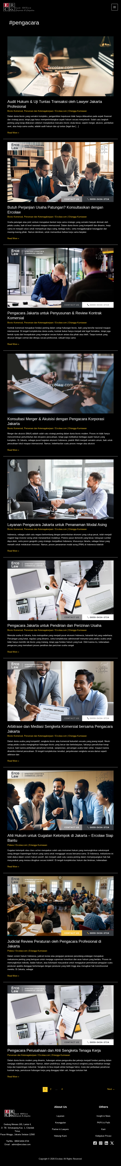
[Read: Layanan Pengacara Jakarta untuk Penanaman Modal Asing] (60, 489)
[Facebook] (95, 1143)
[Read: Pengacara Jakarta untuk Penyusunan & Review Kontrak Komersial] (60, 277)
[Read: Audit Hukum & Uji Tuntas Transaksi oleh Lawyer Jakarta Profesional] (60, 66)
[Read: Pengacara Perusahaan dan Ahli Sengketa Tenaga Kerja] (60, 1015)
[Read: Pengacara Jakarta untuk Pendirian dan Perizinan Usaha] (60, 590)
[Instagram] (101, 1143)
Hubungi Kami (60, 1136)
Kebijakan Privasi (103, 1136)
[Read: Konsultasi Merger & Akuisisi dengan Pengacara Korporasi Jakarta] (60, 383)
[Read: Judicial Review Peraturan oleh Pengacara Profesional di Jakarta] (60, 906)
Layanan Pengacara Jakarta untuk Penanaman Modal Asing (57, 525)
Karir (103, 1129)
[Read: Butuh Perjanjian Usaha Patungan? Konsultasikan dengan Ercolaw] (60, 172)
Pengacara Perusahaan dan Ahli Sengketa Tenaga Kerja (54, 1050)
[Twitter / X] (112, 1143)
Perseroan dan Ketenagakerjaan (38, 111)
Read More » (13, 132)
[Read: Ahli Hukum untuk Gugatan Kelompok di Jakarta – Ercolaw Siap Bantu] (60, 800)
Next (111, 1089)
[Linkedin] (106, 1143)
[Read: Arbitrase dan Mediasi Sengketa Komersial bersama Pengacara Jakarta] (60, 691)
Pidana (10, 845)
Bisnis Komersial (15, 111)
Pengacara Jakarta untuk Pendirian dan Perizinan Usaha (54, 625)
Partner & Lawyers (60, 1129)
